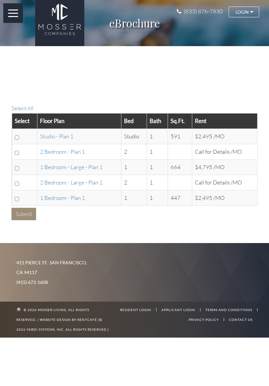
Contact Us (241, 319)
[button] (244, 12)
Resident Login (135, 309)
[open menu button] (13, 13)
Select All (22, 108)
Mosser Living (52, 310)
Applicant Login (178, 309)
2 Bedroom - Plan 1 (62, 151)
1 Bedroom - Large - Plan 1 (71, 167)
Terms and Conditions (228, 309)
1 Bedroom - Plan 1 (62, 197)
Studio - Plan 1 (56, 136)
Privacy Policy (204, 319)
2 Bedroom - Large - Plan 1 (71, 182)
